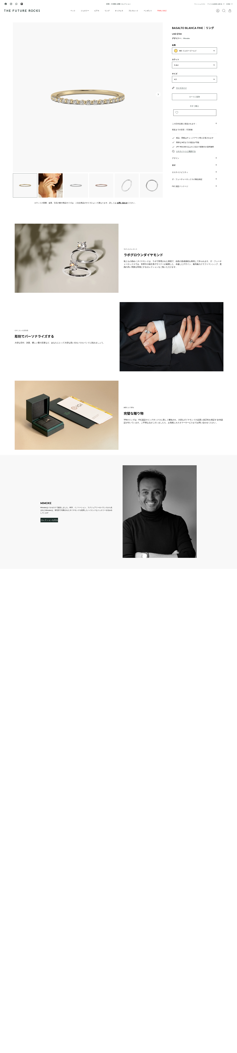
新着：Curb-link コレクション (118, 4)
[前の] (85, 4)
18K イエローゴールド (188, 51)
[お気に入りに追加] (177, 113)
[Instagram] (11, 3)
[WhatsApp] (16, 3)
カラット (175, 59)
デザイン (175, 158)
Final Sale (162, 11)
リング (107, 11)
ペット (72, 11)
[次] (152, 4)
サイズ (174, 74)
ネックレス (119, 11)
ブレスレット (133, 11)
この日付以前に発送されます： (184, 124)
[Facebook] (5, 3)
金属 (174, 45)
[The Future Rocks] (22, 10)
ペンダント (148, 11)
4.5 (175, 79)
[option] (88, 97)
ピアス (96, 11)
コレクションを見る (49, 520)
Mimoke (186, 38)
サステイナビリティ (180, 172)
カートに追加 (194, 97)
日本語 (228, 4)
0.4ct (176, 65)
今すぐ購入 (194, 106)
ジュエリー (85, 11)
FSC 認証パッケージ (180, 186)
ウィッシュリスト (199, 4)
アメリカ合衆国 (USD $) (214, 4)
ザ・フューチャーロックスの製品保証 (187, 179)
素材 (174, 165)
